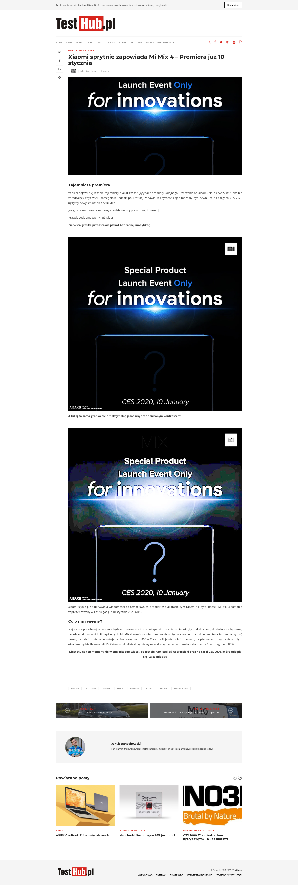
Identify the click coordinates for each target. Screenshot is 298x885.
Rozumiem (233, 5)
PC (204, 830)
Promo (150, 42)
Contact (161, 875)
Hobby (122, 42)
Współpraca (145, 875)
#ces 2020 (75, 689)
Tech (89, 42)
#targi (149, 689)
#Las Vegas (91, 689)
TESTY (79, 42)
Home (59, 42)
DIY (131, 42)
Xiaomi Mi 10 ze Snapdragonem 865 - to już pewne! (191, 712)
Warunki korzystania (199, 875)
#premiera (134, 689)
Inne (139, 42)
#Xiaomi (163, 689)
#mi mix (106, 689)
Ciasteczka (176, 875)
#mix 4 (120, 689)
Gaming (188, 830)
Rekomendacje (165, 42)
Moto (100, 42)
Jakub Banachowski (89, 71)
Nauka (111, 42)
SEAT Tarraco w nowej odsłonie (95, 712)
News (69, 42)
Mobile (73, 50)
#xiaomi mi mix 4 (181, 689)
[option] (85, 812)
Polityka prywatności (229, 875)
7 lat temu (105, 71)
